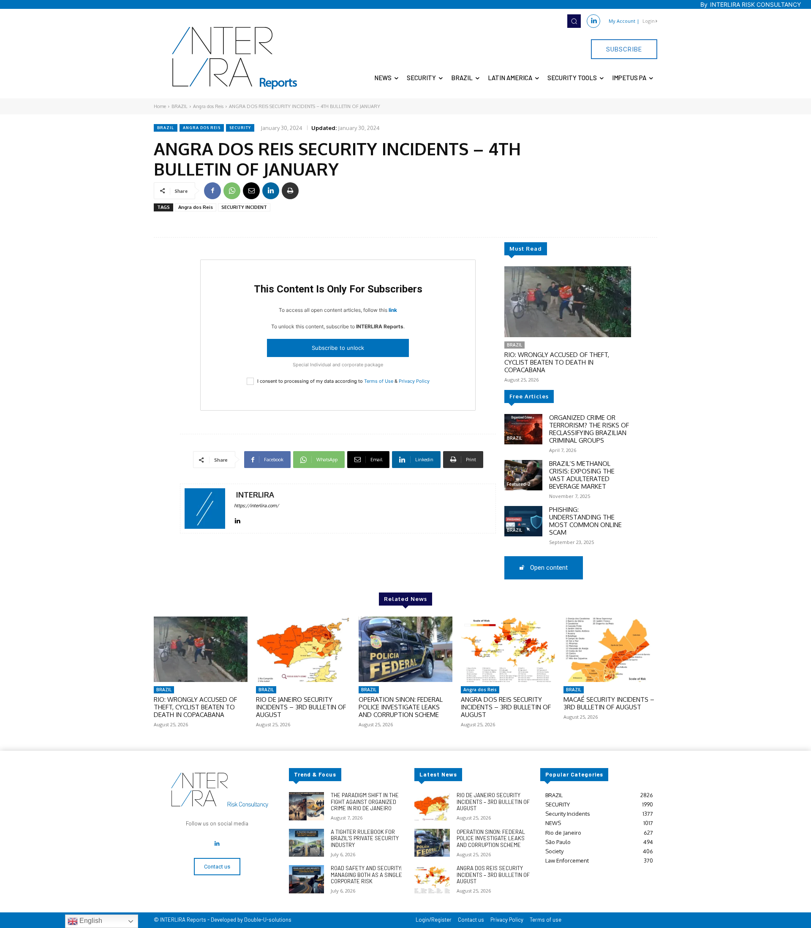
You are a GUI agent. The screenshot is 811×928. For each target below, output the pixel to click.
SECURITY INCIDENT (244, 207)
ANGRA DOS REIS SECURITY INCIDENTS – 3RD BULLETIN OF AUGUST (506, 707)
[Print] (290, 190)
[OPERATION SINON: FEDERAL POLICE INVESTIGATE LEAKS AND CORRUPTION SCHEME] (405, 649)
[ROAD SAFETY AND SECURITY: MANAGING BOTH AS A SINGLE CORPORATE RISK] (306, 879)
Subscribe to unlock (338, 347)
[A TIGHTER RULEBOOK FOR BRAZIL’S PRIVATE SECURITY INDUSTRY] (306, 843)
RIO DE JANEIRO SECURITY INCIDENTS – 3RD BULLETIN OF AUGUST (301, 707)
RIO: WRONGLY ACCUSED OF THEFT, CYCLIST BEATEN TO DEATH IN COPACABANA (556, 362)
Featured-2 (518, 484)
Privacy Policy (414, 381)
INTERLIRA (255, 494)
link (393, 310)
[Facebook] (212, 190)
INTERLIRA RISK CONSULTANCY (755, 4)
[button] (574, 21)
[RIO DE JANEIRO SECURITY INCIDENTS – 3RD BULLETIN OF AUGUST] (303, 649)
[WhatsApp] (231, 190)
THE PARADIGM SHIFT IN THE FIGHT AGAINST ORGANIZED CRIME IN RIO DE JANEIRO (365, 802)
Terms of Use (378, 381)
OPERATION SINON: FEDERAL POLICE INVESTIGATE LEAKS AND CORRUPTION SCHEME (401, 707)
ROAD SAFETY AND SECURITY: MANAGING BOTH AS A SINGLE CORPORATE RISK (366, 875)
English (90, 920)
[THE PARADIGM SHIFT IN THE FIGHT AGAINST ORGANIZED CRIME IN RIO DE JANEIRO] (306, 806)
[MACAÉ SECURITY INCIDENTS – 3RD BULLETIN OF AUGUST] (610, 649)
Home (160, 106)
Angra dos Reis (208, 106)
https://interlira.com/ (256, 506)
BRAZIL (179, 106)
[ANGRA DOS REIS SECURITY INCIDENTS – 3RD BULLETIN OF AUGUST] (508, 649)
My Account (622, 21)
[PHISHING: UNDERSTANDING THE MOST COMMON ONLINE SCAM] (523, 521)
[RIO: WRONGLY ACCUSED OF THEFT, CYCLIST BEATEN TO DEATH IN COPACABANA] (567, 301)
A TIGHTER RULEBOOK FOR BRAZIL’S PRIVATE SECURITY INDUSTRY (365, 838)
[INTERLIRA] (205, 508)
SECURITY (240, 127)
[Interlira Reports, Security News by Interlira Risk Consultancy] (235, 58)
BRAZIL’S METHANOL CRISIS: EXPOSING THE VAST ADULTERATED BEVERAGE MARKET (582, 475)
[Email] (251, 190)
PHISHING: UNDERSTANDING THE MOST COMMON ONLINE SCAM (585, 521)
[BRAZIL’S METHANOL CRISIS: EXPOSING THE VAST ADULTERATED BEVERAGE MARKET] (523, 475)
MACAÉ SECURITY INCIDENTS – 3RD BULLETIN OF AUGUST (608, 703)
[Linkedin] (593, 21)
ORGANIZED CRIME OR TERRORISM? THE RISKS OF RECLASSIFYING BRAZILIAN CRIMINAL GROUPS (589, 429)
